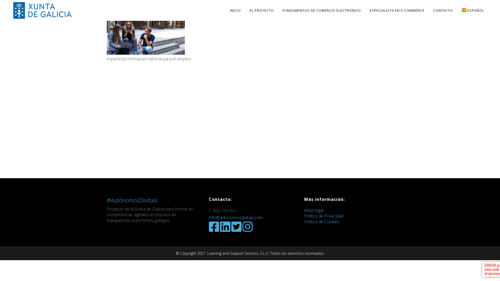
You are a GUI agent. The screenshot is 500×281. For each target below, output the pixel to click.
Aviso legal (313, 210)
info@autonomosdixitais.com (236, 217)
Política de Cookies (321, 222)
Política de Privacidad (323, 216)
